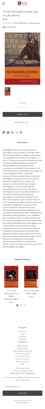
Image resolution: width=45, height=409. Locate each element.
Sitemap (22, 339)
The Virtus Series (22, 362)
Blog (22, 334)
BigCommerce (27, 400)
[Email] (8, 132)
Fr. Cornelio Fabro (22, 356)
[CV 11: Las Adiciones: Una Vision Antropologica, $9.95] (11, 277)
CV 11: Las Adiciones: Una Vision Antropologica (11, 294)
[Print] (12, 132)
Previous (3, 283)
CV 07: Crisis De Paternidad (31, 292)
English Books (22, 348)
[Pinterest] (21, 132)
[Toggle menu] (3, 3)
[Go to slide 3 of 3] (25, 305)
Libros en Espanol (22, 354)
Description (22, 142)
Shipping (22, 337)
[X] (16, 132)
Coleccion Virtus (22, 359)
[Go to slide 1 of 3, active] (17, 305)
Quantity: (22, 103)
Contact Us (22, 331)
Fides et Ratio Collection (22, 351)
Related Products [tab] (22, 259)
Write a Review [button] (34, 23)
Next (39, 283)
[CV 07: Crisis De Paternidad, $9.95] (31, 277)
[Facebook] (4, 132)
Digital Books (22, 346)
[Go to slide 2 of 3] (21, 305)
